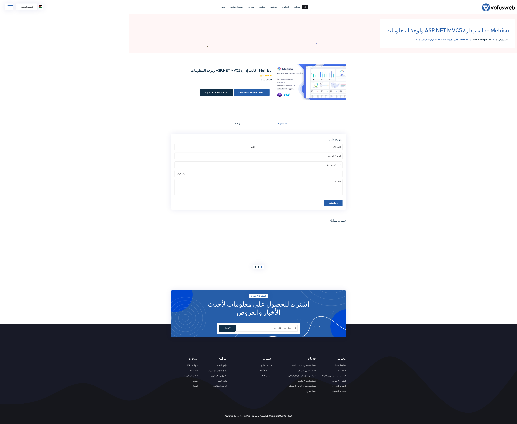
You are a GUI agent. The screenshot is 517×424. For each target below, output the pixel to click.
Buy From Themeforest (250, 92)
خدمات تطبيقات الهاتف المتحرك (302, 386)
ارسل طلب (333, 203)
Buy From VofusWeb (215, 92)
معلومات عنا (340, 365)
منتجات (274, 7)
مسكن (503, 39)
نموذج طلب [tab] (280, 123)
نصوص (195, 381)
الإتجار (195, 386)
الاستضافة (193, 370)
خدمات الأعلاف (265, 370)
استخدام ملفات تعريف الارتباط (333, 375)
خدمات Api (267, 375)
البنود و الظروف (339, 386)
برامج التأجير (222, 365)
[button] (261, 267)
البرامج (286, 7)
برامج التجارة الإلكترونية (217, 370)
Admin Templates (482, 39)
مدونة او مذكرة (237, 7)
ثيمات (262, 7)
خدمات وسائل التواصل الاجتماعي (302, 375)
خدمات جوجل (310, 391)
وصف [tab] (236, 123)
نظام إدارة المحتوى (219, 375)
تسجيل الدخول (27, 7)
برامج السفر (222, 381)
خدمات (297, 7)
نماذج (223, 7)
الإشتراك (227, 328)
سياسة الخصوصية (338, 391)
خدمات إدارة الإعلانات (307, 381)
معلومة (251, 7)
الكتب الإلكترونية (191, 375)
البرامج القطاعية (220, 386)
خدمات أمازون (266, 365)
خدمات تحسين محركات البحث (303, 365)
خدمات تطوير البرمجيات (306, 370)
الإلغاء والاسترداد (339, 381)
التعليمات (342, 370)
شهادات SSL (192, 365)
